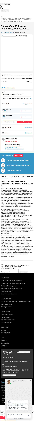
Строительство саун (11, 147)
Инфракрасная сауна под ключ (11, 288)
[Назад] (17, 17)
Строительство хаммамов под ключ (13, 283)
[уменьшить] (21, 111)
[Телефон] (1, 6)
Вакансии (4, 340)
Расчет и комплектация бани (13, 146)
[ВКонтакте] (3, 365)
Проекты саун (5, 317)
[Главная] (1, 4)
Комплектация (6, 298)
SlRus (30, 75)
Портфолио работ (7, 314)
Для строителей (6, 307)
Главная (3, 18)
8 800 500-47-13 (10, 352)
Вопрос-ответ (5, 333)
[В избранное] (3, 92)
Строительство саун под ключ (11, 280)
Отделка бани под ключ (9, 286)
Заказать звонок (25, 352)
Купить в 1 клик (10, 121)
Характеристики (14, 176)
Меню (8, 4)
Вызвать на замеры (9, 375)
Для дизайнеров (6, 304)
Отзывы (3, 346)
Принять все (8, 419)
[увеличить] (30, 111)
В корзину (26, 121)
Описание (4, 176)
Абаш (5, 19)
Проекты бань (5, 311)
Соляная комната (7, 291)
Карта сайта (5, 343)
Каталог (10, 18)
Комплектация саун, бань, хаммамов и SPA (16, 301)
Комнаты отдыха (6, 322)
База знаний (5, 327)
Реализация (5, 277)
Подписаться (24, 272)
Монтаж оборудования (8, 294)
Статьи (3, 330)
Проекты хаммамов (7, 320)
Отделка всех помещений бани (14, 149)
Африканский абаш (15, 19)
